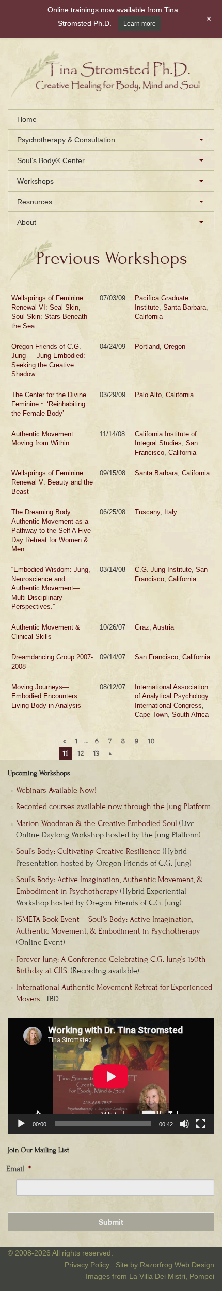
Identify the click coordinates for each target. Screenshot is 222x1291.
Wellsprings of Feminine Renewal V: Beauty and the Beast (52, 482)
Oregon (174, 346)
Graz (142, 627)
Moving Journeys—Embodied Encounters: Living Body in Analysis (46, 696)
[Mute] (184, 1124)
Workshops (35, 181)
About (26, 222)
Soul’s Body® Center (51, 160)
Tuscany (147, 512)
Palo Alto (148, 395)
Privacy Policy (87, 1265)
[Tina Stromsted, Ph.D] (111, 95)
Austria (163, 627)
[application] (111, 1076)
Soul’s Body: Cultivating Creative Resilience (88, 851)
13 (96, 753)
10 (151, 741)
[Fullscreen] (201, 1124)
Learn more (139, 23)
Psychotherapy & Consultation (66, 140)
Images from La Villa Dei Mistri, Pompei (150, 1276)
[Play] (21, 1124)
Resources (34, 202)
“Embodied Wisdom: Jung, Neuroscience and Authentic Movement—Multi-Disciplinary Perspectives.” (50, 588)
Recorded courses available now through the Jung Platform (113, 806)
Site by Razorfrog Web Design (165, 1265)
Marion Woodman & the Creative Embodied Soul (96, 823)
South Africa (190, 715)
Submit (111, 1221)
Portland (147, 346)
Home (27, 119)
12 (81, 753)
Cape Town (151, 715)
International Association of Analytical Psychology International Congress (172, 696)
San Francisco (156, 657)
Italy (170, 512)
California (149, 316)
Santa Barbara (184, 307)
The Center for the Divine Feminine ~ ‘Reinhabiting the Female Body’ (48, 404)
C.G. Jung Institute (163, 569)
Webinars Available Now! (56, 790)
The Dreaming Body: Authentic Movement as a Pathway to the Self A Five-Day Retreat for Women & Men (52, 530)
